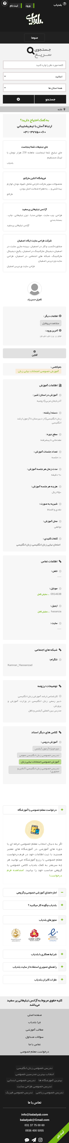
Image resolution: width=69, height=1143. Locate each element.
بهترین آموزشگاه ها (50, 1080)
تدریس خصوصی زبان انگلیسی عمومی (39, 755)
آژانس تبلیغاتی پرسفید (18, 225)
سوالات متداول (34, 1037)
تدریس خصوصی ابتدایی (21, 1080)
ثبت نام (14, 5)
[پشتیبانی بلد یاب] (28, 1141)
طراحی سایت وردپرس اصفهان (21, 266)
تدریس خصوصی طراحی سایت (34, 1086)
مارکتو (10, 194)
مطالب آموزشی (34, 1029)
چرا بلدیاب (34, 1022)
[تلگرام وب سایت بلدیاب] (34, 1141)
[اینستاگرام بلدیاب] (41, 1141)
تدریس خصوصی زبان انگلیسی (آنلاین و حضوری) (38, 770)
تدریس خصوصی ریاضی (49, 1092)
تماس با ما (34, 1044)
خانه (60, 109)
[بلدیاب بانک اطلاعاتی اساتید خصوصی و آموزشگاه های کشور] (34, 19)
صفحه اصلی (34, 1015)
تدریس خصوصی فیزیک (19, 1092)
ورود (27, 5)
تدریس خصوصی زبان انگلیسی (35, 1067)
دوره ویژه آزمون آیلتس (47, 748)
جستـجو (50, 99)
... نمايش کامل (43, 594)
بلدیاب (58, 4)
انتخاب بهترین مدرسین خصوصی (34, 1074)
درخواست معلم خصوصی (34, 1051)
